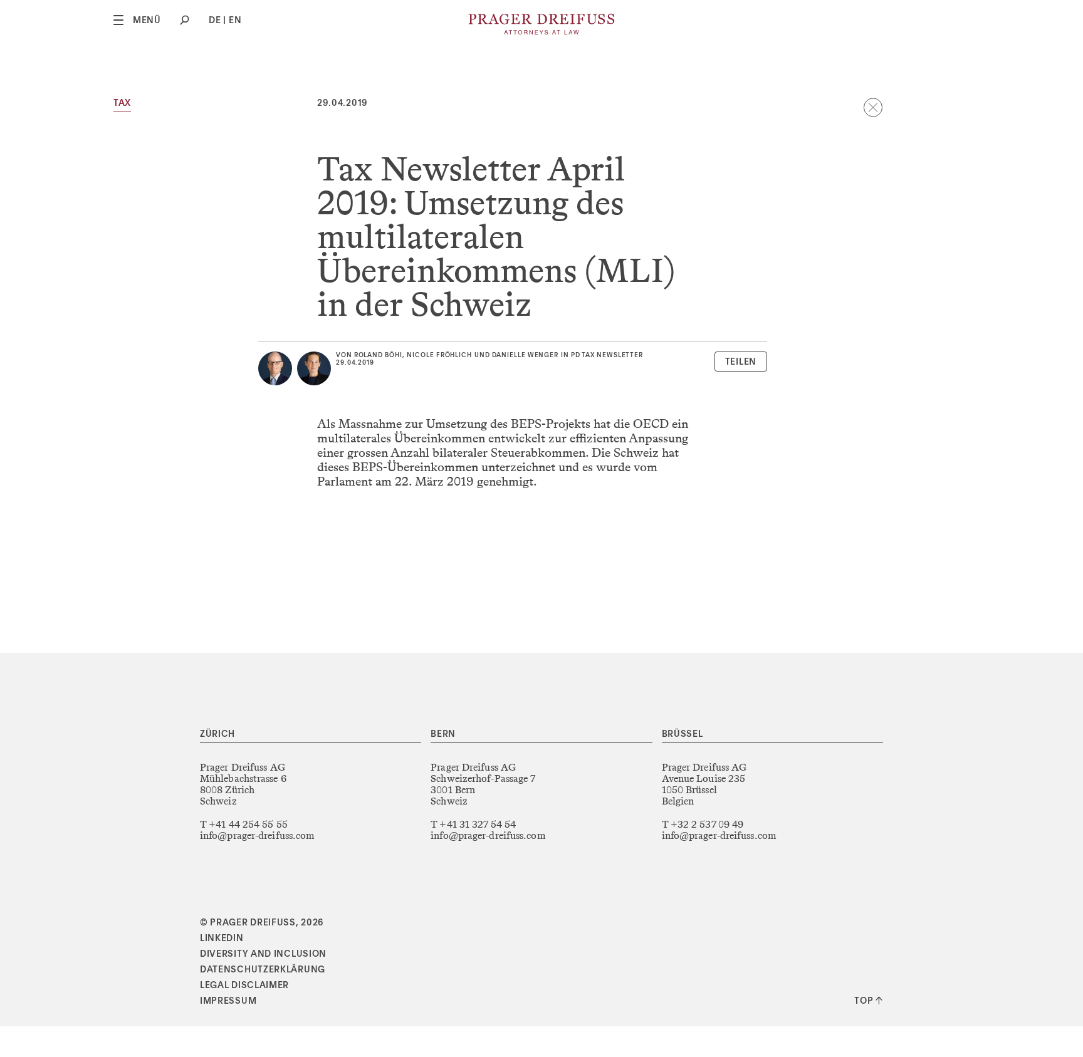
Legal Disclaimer (244, 985)
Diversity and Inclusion (263, 954)
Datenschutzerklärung (262, 970)
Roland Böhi (378, 355)
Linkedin (222, 938)
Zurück (873, 107)
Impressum (228, 1001)
